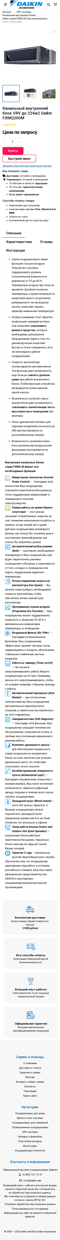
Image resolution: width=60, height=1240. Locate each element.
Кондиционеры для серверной (30, 1122)
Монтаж (30, 1077)
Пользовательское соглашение (30, 1208)
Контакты (30, 1086)
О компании (30, 1063)
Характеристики (19, 242)
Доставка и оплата (30, 1067)
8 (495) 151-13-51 (32, 1174)
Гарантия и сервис (30, 1072)
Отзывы (46, 242)
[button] (55, 4)
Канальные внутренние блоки (19, 15)
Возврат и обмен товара (30, 1081)
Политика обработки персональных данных (30, 1204)
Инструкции (15, 250)
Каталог (7, 12)
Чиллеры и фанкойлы (30, 1136)
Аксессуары (30, 1145)
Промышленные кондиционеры (30, 1127)
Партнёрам (30, 1091)
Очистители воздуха (30, 1141)
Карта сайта (30, 1095)
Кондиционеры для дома (30, 1113)
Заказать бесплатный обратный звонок (27, 165)
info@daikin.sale (32, 1180)
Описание (13, 233)
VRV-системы (23, 12)
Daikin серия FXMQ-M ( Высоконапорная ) (25, 18)
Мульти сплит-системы (30, 1118)
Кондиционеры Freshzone (30, 1150)
